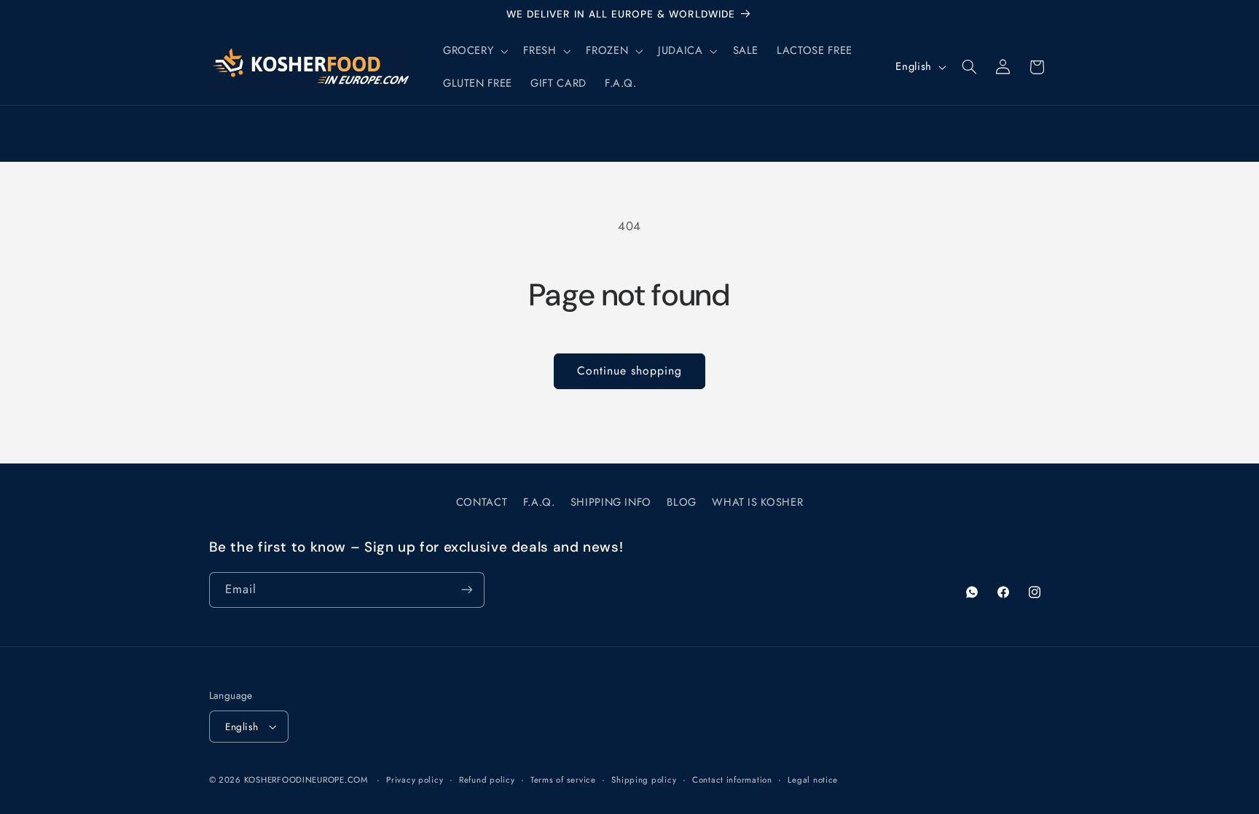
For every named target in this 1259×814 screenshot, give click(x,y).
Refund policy (487, 780)
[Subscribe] (466, 590)
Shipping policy (643, 780)
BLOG (682, 502)
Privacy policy (414, 780)
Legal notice (813, 780)
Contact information (732, 780)
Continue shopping (630, 370)
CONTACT (481, 502)
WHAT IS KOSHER (757, 502)
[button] (474, 51)
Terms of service (563, 780)
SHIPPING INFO (610, 502)
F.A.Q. (539, 502)
